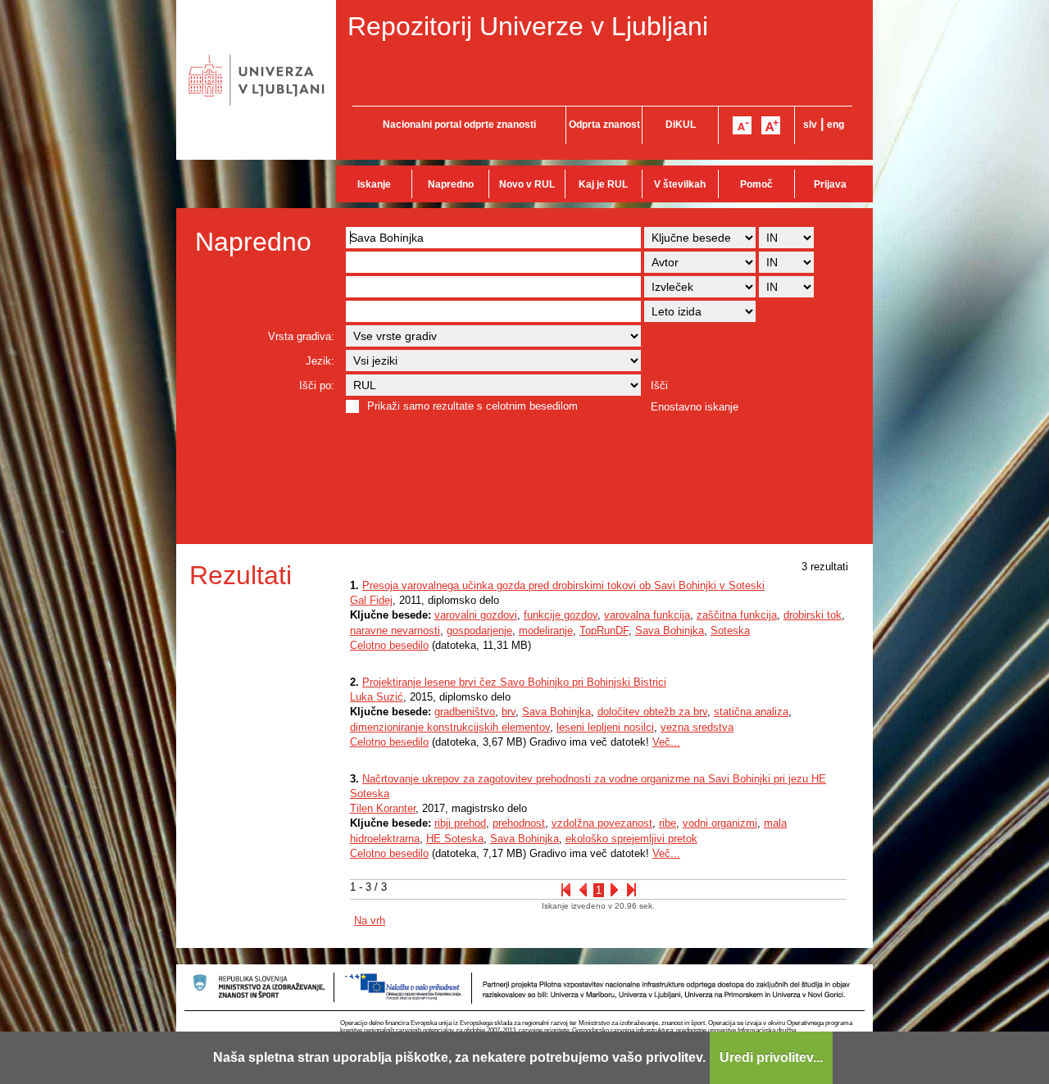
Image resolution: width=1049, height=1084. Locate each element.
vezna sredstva (697, 727)
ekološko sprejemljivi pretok (631, 838)
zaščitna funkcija (737, 615)
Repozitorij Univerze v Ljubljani (527, 26)
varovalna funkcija (647, 615)
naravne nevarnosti (395, 630)
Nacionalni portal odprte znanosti (459, 124)
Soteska (730, 630)
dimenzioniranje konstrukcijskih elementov (450, 727)
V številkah (680, 184)
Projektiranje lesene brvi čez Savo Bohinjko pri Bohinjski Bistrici (514, 682)
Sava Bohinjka (669, 630)
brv (508, 711)
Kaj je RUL (603, 184)
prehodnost (519, 823)
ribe (667, 823)
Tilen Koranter (383, 808)
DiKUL (680, 124)
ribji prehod (460, 823)
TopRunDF (604, 630)
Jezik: (320, 361)
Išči (659, 385)
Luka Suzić (376, 697)
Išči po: (316, 385)
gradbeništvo (464, 711)
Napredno (451, 184)
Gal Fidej (371, 600)
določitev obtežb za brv (652, 711)
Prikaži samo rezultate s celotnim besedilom (472, 406)
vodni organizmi (720, 823)
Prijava (830, 184)
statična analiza (751, 711)
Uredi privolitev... (771, 1057)
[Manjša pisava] (742, 125)
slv (810, 124)
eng (835, 124)
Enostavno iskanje (694, 407)
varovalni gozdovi (475, 615)
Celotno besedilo (389, 645)
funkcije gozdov (560, 615)
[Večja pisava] (770, 125)
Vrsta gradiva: (301, 336)
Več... (666, 742)
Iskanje (374, 184)
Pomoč (756, 184)
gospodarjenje (479, 630)
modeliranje (546, 630)
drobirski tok (812, 615)
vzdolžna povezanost (602, 823)
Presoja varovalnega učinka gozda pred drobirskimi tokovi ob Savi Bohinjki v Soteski (563, 585)
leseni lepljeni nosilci (605, 727)
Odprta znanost (604, 124)
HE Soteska (455, 838)
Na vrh (369, 920)
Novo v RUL (527, 184)
